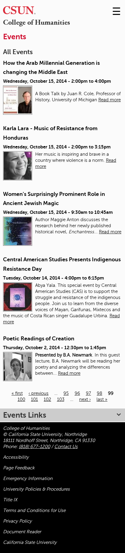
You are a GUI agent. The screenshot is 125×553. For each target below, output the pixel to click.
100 (21, 399)
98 (99, 393)
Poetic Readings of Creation (38, 339)
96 (77, 393)
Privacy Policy (17, 521)
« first (17, 393)
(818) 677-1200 (34, 446)
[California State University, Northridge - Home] (19, 11)
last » (101, 399)
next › (85, 399)
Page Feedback (19, 467)
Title (10, 499)
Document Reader (22, 531)
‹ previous (39, 393)
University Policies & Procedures (36, 489)
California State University (30, 542)
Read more (109, 99)
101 (34, 399)
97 (88, 393)
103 (60, 399)
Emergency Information (27, 478)
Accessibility (16, 457)
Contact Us (66, 446)
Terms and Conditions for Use (34, 510)
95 (66, 393)
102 (47, 399)
